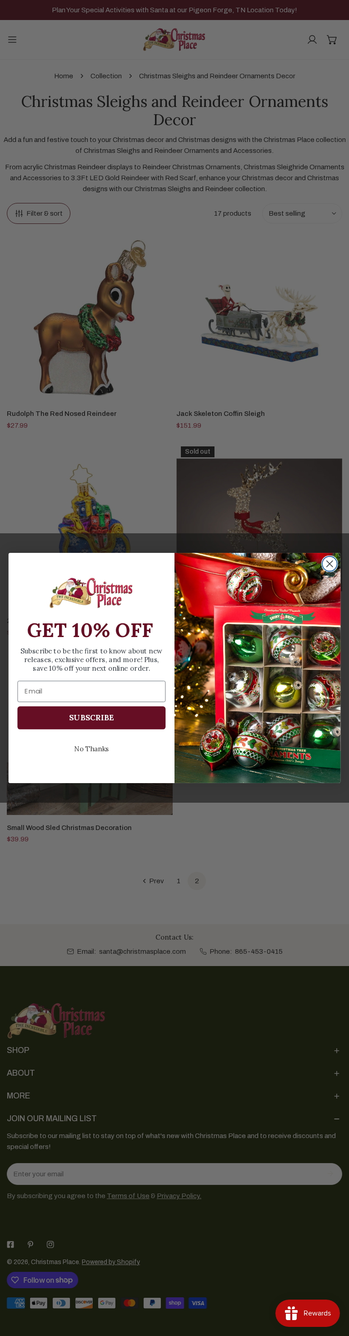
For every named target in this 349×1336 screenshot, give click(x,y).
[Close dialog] (329, 564)
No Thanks (91, 748)
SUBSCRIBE (91, 718)
